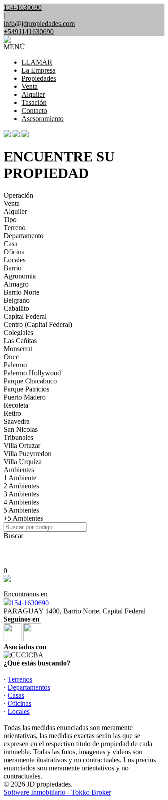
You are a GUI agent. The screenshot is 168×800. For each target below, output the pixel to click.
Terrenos (20, 679)
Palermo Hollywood (32, 373)
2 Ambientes (21, 486)
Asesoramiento (43, 118)
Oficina (14, 252)
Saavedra (17, 421)
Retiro (12, 413)
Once (11, 357)
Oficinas (19, 703)
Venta (30, 86)
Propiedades (39, 78)
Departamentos (29, 687)
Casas (16, 695)
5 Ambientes (21, 510)
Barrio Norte (21, 292)
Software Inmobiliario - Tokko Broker (57, 792)
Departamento (23, 235)
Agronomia (20, 276)
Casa (10, 244)
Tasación (34, 102)
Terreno (15, 227)
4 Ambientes (21, 502)
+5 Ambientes (23, 518)
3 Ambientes (21, 494)
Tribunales (18, 437)
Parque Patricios (26, 389)
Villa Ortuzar (22, 445)
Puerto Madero (25, 397)
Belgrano (17, 300)
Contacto (34, 110)
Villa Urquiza (23, 461)
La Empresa (39, 70)
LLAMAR (37, 62)
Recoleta (16, 405)
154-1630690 (30, 603)
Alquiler (33, 94)
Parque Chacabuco (30, 381)
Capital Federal (25, 316)
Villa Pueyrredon (28, 453)
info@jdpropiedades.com (39, 23)
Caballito (16, 308)
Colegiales (18, 332)
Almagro (16, 284)
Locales (15, 260)
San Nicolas (21, 429)
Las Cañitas (20, 340)
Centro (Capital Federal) (38, 324)
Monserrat (18, 348)
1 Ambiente (20, 478)
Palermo (15, 365)
